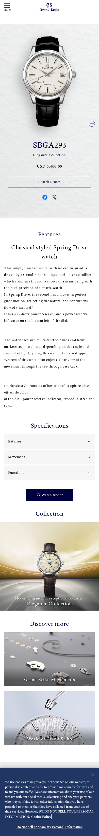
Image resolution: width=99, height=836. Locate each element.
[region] (49, 802)
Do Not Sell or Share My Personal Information (49, 827)
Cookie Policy (41, 817)
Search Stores (49, 182)
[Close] (92, 774)
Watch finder (52, 495)
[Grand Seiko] (49, 6)
